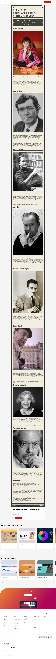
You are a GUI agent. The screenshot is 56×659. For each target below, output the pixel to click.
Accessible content (17, 619)
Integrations (16, 628)
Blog (44, 618)
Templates (15, 629)
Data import (16, 625)
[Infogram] (4, 2)
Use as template (47, 1)
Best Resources (36, 621)
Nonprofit (25, 621)
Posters (5, 625)
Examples (35, 618)
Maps (5, 619)
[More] (43, 6)
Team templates (16, 623)
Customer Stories (36, 616)
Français (17, 638)
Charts (5, 621)
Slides (5, 624)
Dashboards (6, 618)
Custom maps (16, 626)
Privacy (9, 650)
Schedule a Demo (36, 622)
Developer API (36, 624)
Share (14, 505)
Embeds (15, 616)
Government (25, 619)
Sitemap (35, 627)
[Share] (13, 518)
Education (25, 622)
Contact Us (6, 636)
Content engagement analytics (17, 622)
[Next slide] (5, 552)
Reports (5, 616)
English (5, 638)
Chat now (11, 636)
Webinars (35, 619)
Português (11, 638)
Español (14, 638)
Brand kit (15, 618)
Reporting (25, 618)
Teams (25, 624)
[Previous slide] (3, 552)
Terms (5, 650)
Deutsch (8, 638)
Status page (35, 625)
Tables (5, 622)
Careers (44, 616)
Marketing (25, 616)
